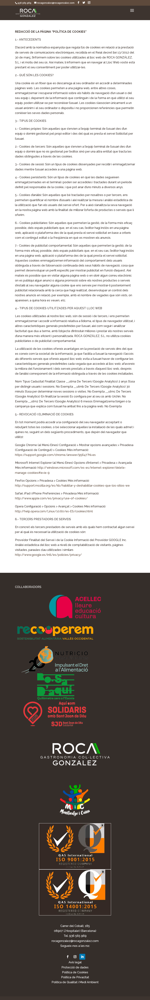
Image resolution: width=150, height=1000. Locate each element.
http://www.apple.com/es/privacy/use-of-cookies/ (51, 498)
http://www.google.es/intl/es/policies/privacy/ (48, 555)
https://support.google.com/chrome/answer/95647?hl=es (55, 455)
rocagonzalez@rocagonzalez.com (75, 941)
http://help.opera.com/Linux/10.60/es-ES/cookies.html (54, 511)
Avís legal (75, 962)
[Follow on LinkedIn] (82, 957)
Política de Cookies (75, 972)
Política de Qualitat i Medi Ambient (75, 982)
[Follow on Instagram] (75, 957)
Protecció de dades (75, 967)
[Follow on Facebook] (68, 957)
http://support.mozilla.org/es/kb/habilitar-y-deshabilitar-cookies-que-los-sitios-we (72, 485)
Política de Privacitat (75, 977)
